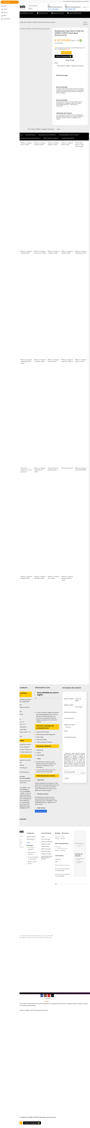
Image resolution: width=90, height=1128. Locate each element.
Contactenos (58, 859)
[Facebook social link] (61, 129)
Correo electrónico (69, 718)
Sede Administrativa (61, 843)
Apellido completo (68, 705)
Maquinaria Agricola (31, 836)
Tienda (42, 836)
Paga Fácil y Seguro (45, 851)
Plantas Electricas (31, 839)
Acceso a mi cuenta (45, 839)
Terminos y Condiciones (46, 841)
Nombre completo (69, 699)
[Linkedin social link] (65, 129)
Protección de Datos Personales (76, 766)
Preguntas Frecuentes (46, 853)
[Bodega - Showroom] (56, 831)
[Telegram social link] (66, 129)
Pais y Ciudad (78, 707)
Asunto (66, 731)
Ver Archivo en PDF (41, 811)
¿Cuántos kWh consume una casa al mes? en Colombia (46, 857)
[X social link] (63, 129)
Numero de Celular (78, 699)
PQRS (56, 861)
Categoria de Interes (69, 724)
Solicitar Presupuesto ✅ (63, 56)
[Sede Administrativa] (56, 841)
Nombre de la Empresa (70, 712)
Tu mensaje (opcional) (70, 737)
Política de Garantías (46, 849)
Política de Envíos (45, 846)
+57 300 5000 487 (59, 870)
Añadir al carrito (66, 52)
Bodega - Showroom (62, 833)
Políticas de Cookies (45, 844)
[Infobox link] (47, 9)
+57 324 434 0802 (59, 876)
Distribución (80, 66)
